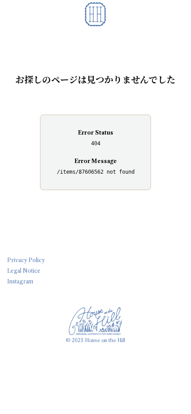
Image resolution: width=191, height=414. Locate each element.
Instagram (20, 281)
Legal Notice (23, 270)
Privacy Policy (26, 260)
